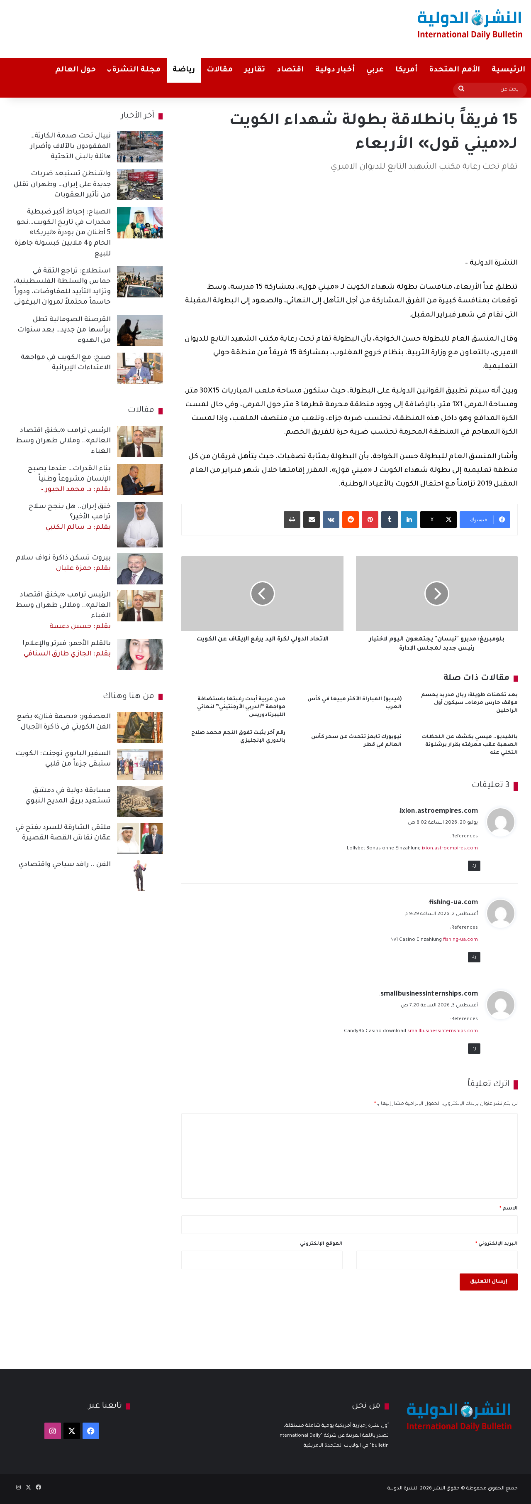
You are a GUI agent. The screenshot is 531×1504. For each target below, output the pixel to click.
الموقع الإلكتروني (321, 1244)
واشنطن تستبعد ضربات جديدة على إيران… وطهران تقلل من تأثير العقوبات (62, 184)
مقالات (220, 70)
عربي (375, 70)
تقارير (254, 70)
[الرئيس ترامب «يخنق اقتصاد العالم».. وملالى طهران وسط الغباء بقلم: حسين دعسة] (140, 605)
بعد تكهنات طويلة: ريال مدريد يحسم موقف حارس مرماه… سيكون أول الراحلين (469, 703)
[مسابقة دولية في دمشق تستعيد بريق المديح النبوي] (140, 801)
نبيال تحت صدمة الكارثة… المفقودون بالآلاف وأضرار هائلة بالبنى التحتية (70, 146)
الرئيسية (508, 70)
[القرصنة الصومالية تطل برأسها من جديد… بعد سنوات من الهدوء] (140, 330)
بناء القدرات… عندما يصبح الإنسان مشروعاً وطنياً (69, 479)
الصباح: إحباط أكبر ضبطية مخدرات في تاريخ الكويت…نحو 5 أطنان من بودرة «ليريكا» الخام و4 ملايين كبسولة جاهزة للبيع (63, 233)
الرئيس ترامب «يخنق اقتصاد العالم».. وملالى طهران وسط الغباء (63, 441)
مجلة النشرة (136, 70)
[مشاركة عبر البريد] (311, 519)
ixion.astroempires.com (439, 811)
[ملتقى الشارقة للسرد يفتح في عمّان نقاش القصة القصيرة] (140, 838)
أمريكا (406, 70)
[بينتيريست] (370, 519)
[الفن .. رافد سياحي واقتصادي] (140, 875)
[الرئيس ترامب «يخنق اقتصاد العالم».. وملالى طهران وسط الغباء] (140, 441)
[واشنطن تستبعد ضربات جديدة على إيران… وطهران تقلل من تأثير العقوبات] (140, 184)
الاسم (508, 1209)
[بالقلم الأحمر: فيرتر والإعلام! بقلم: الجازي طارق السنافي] (140, 654)
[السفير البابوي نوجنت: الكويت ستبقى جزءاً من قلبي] (140, 764)
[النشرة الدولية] (470, 23)
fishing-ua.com (453, 903)
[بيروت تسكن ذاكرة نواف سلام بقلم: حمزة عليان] (140, 568)
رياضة (184, 70)
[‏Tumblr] (389, 519)
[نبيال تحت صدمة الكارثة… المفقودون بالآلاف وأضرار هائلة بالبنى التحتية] (140, 146)
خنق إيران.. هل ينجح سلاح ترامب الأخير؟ (70, 517)
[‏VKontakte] (331, 519)
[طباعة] (292, 519)
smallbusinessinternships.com (429, 994)
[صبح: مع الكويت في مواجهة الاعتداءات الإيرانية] (140, 368)
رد (474, 866)
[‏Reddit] (350, 519)
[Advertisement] (175, 27)
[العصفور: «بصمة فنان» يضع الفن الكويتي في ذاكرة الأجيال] (140, 727)
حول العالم (75, 70)
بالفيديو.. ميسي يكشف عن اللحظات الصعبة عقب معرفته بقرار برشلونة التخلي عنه (470, 745)
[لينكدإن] (409, 519)
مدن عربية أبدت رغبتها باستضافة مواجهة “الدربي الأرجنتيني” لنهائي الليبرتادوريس (241, 707)
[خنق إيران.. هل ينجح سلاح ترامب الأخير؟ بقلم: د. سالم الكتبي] (140, 524)
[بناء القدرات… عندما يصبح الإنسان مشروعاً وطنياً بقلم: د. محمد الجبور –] (140, 479)
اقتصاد (290, 70)
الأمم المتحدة (454, 70)
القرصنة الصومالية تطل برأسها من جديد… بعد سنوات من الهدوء (64, 330)
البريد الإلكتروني (496, 1244)
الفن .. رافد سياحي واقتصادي (65, 865)
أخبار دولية (335, 70)
